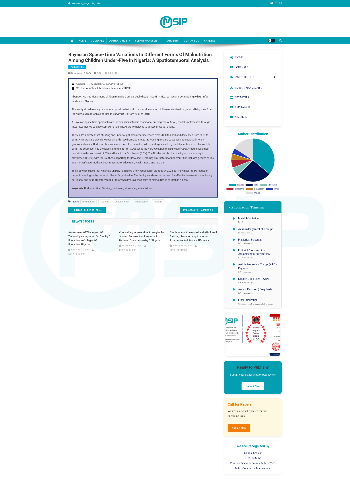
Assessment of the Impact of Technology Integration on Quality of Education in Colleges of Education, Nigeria (89, 238)
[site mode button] (271, 40)
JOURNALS (97, 40)
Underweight (141, 201)
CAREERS (209, 40)
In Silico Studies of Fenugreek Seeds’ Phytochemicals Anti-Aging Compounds (89, 209)
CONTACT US (191, 40)
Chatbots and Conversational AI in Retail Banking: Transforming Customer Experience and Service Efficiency (193, 236)
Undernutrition (122, 201)
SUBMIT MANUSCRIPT (148, 40)
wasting (158, 201)
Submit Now (253, 385)
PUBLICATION (77, 67)
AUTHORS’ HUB (118, 40)
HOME (82, 40)
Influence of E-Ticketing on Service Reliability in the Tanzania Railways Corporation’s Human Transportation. (200, 209)
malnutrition (88, 201)
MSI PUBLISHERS (107, 73)
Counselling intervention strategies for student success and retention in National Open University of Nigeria (142, 236)
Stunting (104, 201)
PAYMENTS (172, 40)
